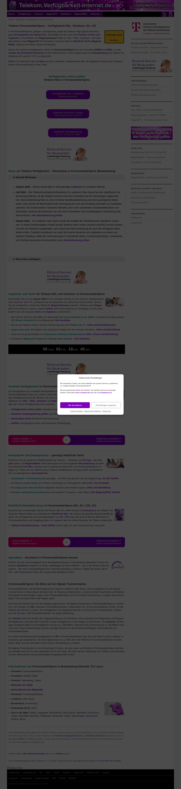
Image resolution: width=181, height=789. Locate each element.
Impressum (106, 411)
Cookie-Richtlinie (76, 411)
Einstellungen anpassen (106, 405)
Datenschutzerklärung (92, 411)
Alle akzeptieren (75, 405)
